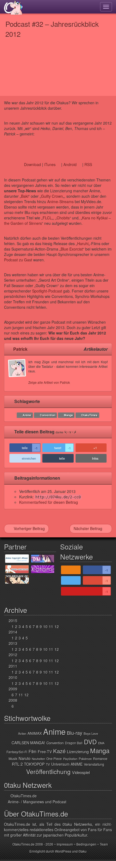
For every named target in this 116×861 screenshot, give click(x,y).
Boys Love (91, 733)
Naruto (24, 758)
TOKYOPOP (34, 764)
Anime (27, 415)
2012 (13, 654)
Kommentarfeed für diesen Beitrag (48, 502)
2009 (13, 688)
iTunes (50, 164)
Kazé (59, 751)
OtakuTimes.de (13, 7)
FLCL (47, 217)
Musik (13, 758)
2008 (13, 700)
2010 (13, 677)
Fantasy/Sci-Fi (16, 751)
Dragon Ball (74, 742)
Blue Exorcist (72, 249)
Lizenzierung (78, 751)
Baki (24, 196)
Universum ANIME (67, 764)
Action (22, 733)
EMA (101, 743)
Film (32, 751)
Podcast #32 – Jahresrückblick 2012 (52, 29)
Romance (100, 758)
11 (51, 626)
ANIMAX (35, 733)
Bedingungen (86, 844)
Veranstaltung (94, 764)
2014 (13, 632)
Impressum (65, 844)
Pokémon (85, 758)
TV (48, 764)
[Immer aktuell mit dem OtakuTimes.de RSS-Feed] (71, 570)
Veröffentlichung (48, 771)
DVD (90, 741)
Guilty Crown (52, 196)
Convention (47, 415)
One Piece (54, 758)
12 (56, 626)
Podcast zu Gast (18, 259)
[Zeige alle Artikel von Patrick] (18, 373)
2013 (13, 643)
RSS (88, 164)
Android (70, 164)
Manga (68, 415)
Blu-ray (74, 732)
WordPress (63, 851)
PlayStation (70, 759)
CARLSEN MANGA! (28, 742)
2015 (13, 620)
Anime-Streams (60, 201)
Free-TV (45, 751)
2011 (13, 666)
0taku (83, 851)
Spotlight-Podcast (47, 291)
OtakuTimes (89, 415)
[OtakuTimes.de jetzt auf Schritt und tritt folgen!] (71, 580)
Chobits (63, 217)
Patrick (20, 349)
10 (45, 626)
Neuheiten (38, 759)
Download (32, 164)
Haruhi (82, 243)
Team (104, 844)
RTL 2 (17, 764)
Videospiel (81, 772)
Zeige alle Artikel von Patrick (49, 382)
